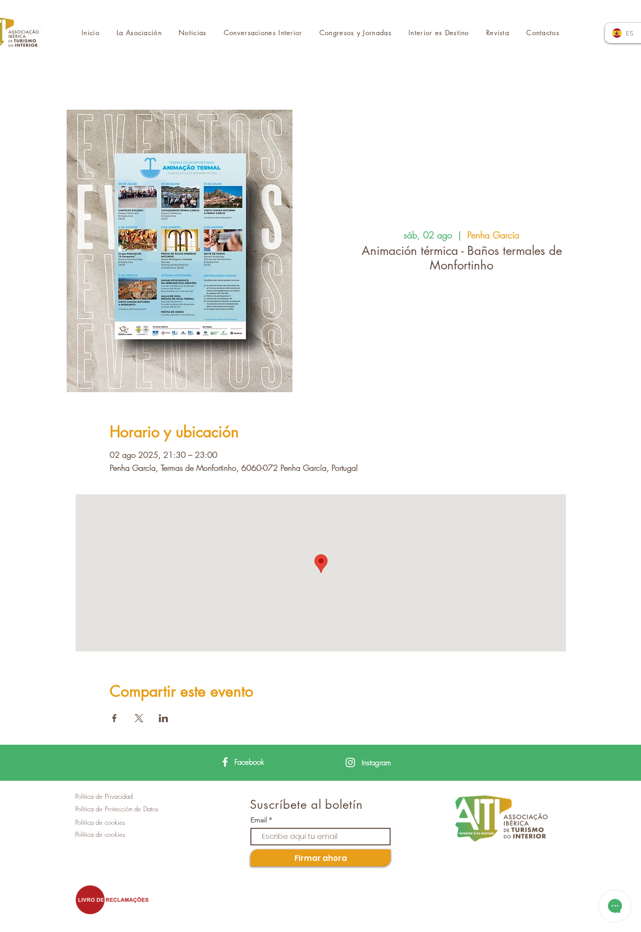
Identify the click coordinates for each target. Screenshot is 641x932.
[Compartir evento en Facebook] (114, 718)
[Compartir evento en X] (139, 718)
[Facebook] (225, 762)
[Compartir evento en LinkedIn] (163, 718)
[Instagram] (350, 762)
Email (258, 819)
